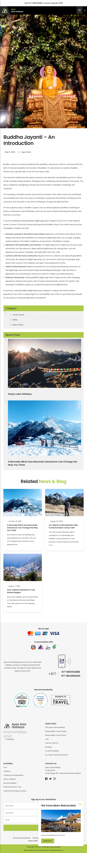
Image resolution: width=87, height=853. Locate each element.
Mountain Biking (9, 783)
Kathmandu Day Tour (12, 787)
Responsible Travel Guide (55, 731)
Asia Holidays (17, 10)
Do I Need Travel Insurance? (56, 755)
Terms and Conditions (21, 838)
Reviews (48, 747)
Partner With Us (51, 743)
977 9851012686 (36, 3)
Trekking (6, 771)
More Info (48, 841)
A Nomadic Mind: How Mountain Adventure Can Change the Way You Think (42, 463)
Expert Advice (17, 325)
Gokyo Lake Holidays (20, 394)
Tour (5, 767)
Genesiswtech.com (56, 850)
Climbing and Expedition (13, 775)
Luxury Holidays (9, 779)
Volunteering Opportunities (14, 791)
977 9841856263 (70, 675)
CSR (47, 739)
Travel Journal (18, 315)
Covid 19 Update (52, 751)
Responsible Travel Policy (55, 735)
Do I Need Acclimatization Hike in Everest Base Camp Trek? (63, 526)
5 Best (15, 320)
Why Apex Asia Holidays (55, 727)
